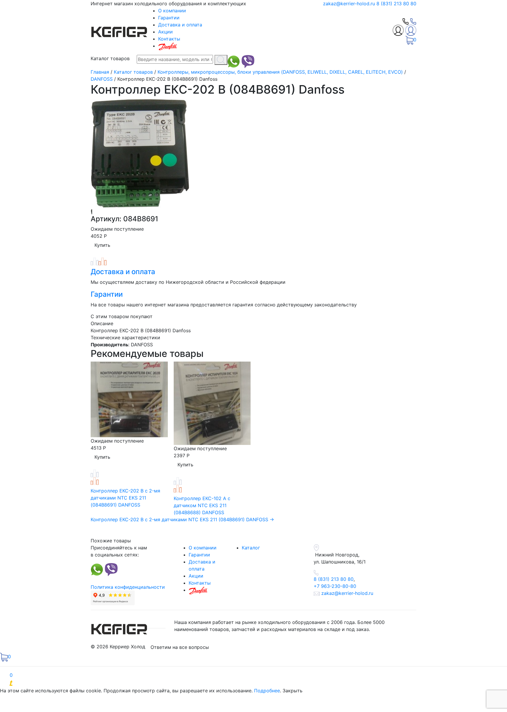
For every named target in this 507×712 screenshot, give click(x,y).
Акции (165, 32)
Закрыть (292, 691)
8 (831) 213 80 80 (396, 3)
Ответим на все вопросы (180, 647)
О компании (172, 11)
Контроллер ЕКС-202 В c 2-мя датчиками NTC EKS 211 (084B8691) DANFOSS (125, 498)
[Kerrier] (120, 30)
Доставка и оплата (180, 25)
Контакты (169, 39)
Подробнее (267, 691)
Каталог (251, 548)
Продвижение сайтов (52, 683)
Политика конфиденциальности (128, 587)
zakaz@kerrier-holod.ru (349, 3)
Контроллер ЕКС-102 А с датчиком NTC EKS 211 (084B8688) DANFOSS (202, 505)
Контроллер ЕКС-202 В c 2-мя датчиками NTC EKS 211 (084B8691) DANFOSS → (182, 519)
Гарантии (169, 18)
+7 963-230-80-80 (335, 586)
